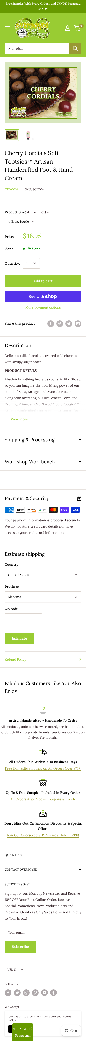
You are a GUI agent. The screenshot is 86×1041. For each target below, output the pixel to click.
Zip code (11, 609)
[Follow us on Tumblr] (53, 992)
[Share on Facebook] (50, 323)
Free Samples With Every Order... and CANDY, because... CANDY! (43, 6)
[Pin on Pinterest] (59, 323)
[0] (77, 28)
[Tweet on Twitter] (68, 323)
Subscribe (20, 946)
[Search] (75, 48)
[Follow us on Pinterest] (35, 992)
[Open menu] (7, 28)
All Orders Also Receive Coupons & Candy (43, 799)
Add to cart (43, 281)
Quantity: (12, 263)
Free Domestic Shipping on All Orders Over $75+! (43, 768)
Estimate (19, 638)
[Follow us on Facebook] (8, 992)
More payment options (43, 307)
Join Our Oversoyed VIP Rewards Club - (43, 835)
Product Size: (27, 212)
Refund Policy (15, 659)
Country (11, 564)
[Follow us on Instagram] (26, 992)
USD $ (11, 969)
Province (12, 586)
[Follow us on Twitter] (17, 992)
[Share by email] (78, 323)
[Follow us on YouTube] (44, 992)
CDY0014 (11, 189)
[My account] (67, 28)
